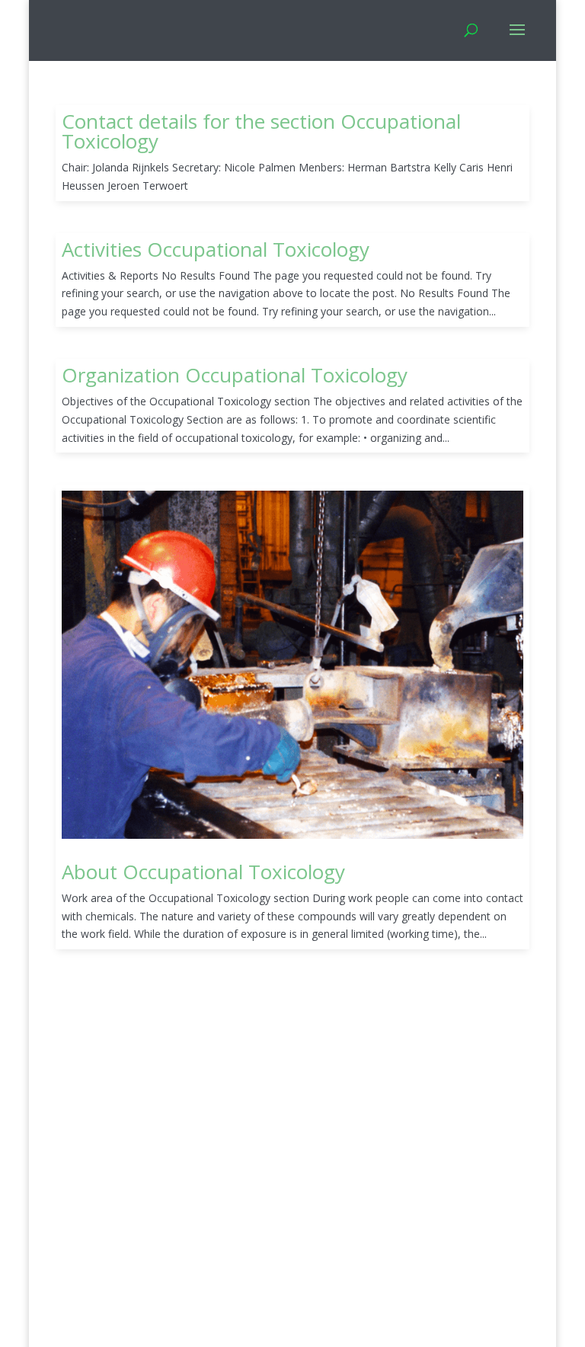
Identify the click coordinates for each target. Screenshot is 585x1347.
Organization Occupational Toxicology (235, 375)
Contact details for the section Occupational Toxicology (261, 131)
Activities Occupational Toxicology (215, 249)
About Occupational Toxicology (203, 871)
